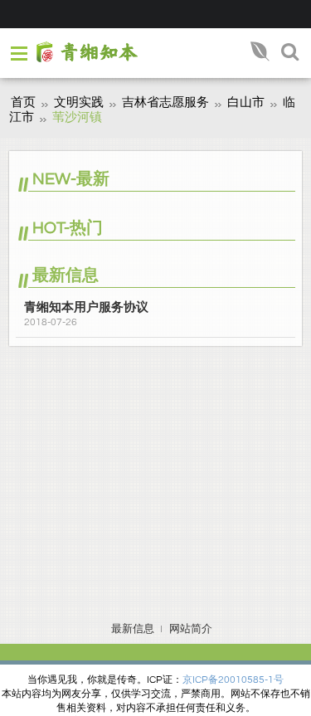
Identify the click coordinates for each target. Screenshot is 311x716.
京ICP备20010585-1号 (233, 680)
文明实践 (79, 102)
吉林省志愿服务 (165, 102)
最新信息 (132, 629)
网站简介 (190, 629)
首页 (23, 102)
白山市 (246, 102)
